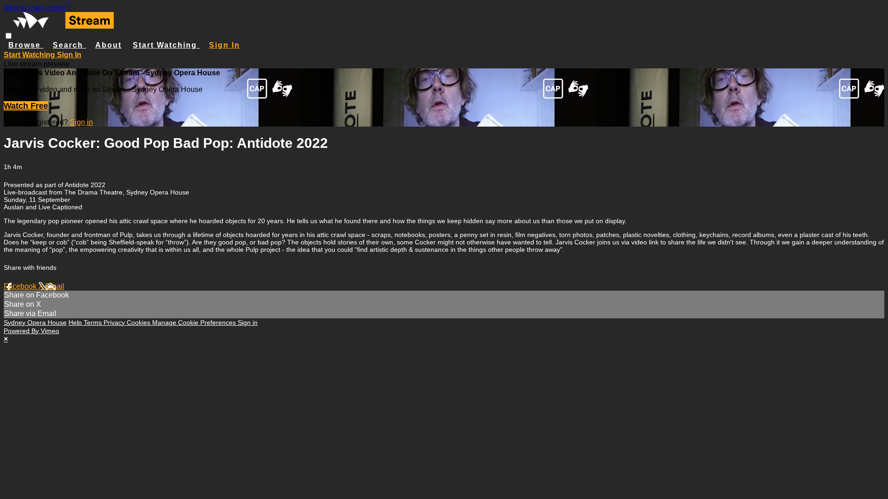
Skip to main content (37, 8)
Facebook (21, 286)
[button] (9, 36)
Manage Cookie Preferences (195, 322)
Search (69, 45)
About (108, 45)
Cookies (139, 322)
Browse (25, 45)
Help (76, 322)
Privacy (115, 322)
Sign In (69, 55)
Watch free (26, 105)
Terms (94, 322)
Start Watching (166, 45)
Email (54, 286)
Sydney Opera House (35, 322)
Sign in (224, 45)
